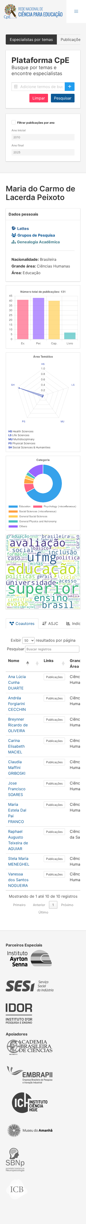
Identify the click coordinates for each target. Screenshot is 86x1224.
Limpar (38, 98)
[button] (76, 11)
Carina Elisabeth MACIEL (16, 746)
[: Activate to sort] (36, 663)
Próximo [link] (67, 905)
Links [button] (49, 660)
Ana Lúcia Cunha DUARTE (17, 682)
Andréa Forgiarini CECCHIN (17, 703)
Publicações (54, 677)
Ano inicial (18, 130)
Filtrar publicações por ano (35, 123)
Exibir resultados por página (43, 640)
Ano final (17, 145)
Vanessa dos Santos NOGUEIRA (18, 880)
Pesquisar (62, 98)
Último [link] (43, 912)
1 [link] (53, 905)
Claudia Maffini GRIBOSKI (16, 767)
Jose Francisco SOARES (17, 789)
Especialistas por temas (31, 39)
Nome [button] (13, 660)
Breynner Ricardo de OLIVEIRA (18, 725)
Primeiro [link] (19, 905)
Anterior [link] (39, 905)
